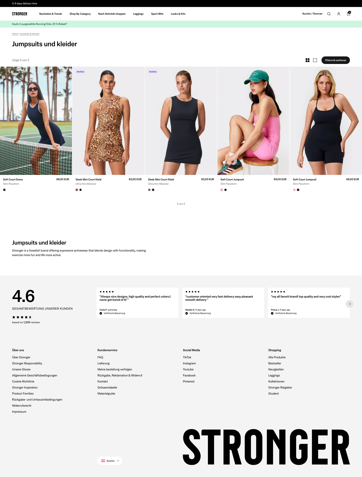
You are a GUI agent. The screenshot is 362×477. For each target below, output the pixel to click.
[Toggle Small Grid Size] (307, 60)
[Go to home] (19, 14)
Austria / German (312, 13)
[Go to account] (338, 14)
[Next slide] (349, 304)
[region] (223, 304)
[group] (36, 121)
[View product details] (36, 183)
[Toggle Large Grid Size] (315, 60)
